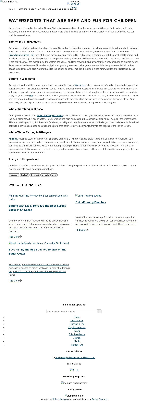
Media (77, 341)
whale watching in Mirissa (50, 115)
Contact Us (77, 345)
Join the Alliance (77, 334)
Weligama (80, 85)
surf (31, 95)
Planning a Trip (77, 324)
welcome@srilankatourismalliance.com (75, 357)
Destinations (77, 320)
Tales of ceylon (60, 399)
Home (77, 317)
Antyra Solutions (100, 399)
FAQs (77, 331)
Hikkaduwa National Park (21, 55)
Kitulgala (13, 139)
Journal (77, 338)
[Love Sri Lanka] (74, 5)
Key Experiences (77, 327)
